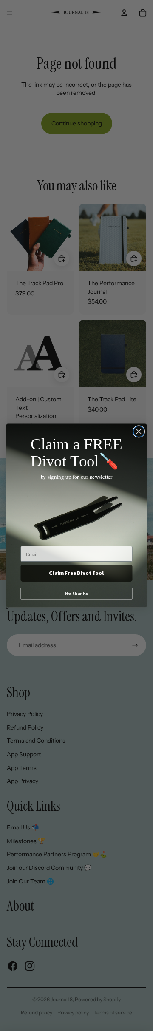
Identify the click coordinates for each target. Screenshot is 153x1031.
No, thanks (76, 593)
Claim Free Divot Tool (76, 573)
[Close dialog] (138, 431)
